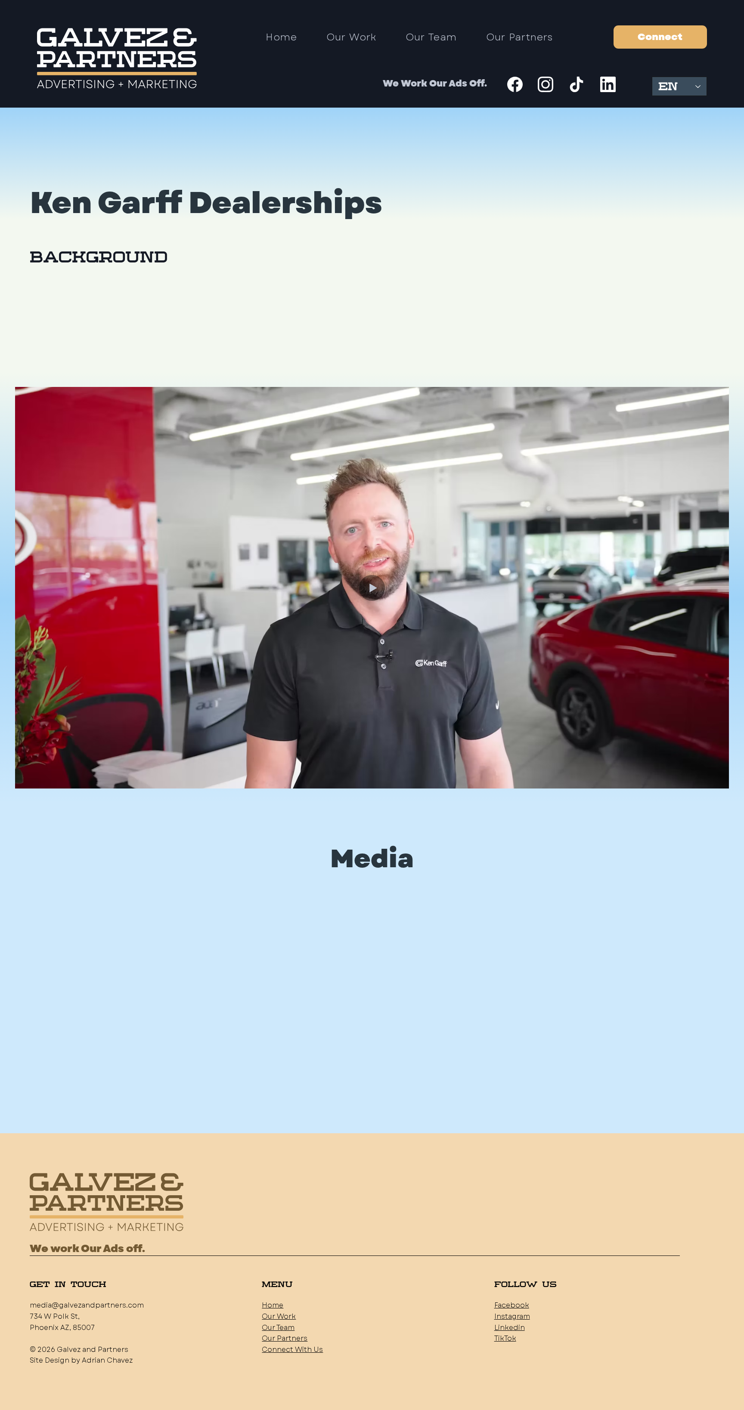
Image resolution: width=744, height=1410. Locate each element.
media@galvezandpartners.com (87, 1305)
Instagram (512, 1316)
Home (272, 1305)
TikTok (505, 1338)
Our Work (279, 1316)
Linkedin (509, 1328)
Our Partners (284, 1338)
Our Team (278, 1328)
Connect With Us (292, 1349)
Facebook (511, 1305)
